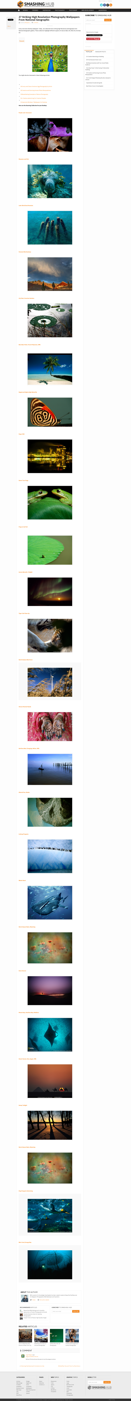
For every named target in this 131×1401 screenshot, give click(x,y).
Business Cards (20, 1388)
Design (24, 10)
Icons (68, 1388)
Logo (68, 1383)
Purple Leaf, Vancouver (25, 112)
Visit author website (44, 1300)
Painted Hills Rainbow (25, 252)
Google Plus (107, 5)
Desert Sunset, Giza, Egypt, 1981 (27, 1059)
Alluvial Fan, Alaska (24, 792)
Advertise (110, 1)
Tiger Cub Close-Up (24, 613)
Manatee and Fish (24, 159)
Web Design (19, 1383)
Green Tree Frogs (23, 480)
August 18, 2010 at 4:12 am (32, 1356)
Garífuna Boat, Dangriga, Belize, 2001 (29, 748)
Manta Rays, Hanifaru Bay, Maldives (29, 1012)
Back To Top (112, 1399)
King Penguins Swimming (26, 1191)
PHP (17, 1393)
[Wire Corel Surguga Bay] (50, 1263)
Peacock (21, 41)
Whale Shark (22, 880)
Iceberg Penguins (23, 834)
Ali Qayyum (27, 22)
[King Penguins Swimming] (50, 1215)
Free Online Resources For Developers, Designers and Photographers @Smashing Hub (35, 4)
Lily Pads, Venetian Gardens (26, 298)
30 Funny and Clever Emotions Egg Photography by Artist (36, 86)
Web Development (87, 10)
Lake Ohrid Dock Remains (26, 205)
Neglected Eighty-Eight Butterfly (28, 392)
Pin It (9, 26)
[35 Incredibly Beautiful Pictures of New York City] (25, 1342)
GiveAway (18, 1386)
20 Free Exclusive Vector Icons (93, 59)
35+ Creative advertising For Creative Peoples (33, 98)
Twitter (101, 5)
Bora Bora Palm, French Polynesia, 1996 (29, 344)
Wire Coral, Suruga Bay (25, 1242)
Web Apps (18, 1390)
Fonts (27, 1384)
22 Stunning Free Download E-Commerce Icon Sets (32, 1366)
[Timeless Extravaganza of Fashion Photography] (72, 1342)
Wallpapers (29, 1388)
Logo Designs (29, 1355)
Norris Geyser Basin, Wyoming (27, 927)
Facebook (104, 5)
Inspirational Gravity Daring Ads (94, 82)
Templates (28, 1386)
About (100, 1)
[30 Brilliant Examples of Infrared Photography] (41, 1342)
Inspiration (46, 10)
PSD (68, 1391)
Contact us (104, 1)
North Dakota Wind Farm (26, 659)
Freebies (34, 10)
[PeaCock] (50, 56)
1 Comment (35, 22)
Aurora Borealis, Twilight (25, 572)
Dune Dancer (22, 970)
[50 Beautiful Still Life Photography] (56, 1342)
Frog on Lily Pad (23, 527)
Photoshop (72, 10)
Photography (59, 10)
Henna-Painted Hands (25, 706)
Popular (89, 51)
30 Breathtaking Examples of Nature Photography (34, 94)
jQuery (28, 1393)
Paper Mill (21, 434)
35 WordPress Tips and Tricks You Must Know (68, 1366)
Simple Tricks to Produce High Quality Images (35, 1317)
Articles (18, 1381)
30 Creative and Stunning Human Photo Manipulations (35, 90)
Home (19, 10)
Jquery (52, 1384)
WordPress (103, 10)
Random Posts (100, 51)
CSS (17, 1391)
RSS (110, 5)
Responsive (53, 1381)
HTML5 (28, 1391)
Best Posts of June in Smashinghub (94, 86)
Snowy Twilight (23, 1105)
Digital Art (28, 1383)
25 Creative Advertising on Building (95, 56)
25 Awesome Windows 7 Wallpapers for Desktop (33, 102)
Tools (52, 1383)
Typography (69, 1386)
